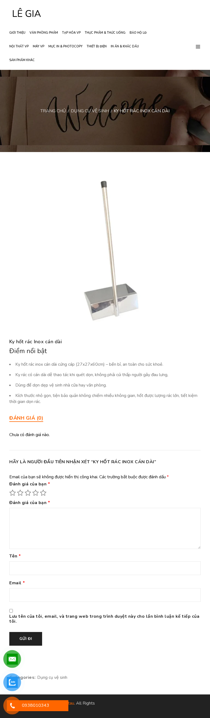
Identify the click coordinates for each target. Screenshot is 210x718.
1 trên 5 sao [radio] (12, 493)
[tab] (26, 418)
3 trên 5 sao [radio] (28, 493)
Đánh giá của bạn (29, 484)
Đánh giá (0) (26, 418)
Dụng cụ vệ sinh (90, 111)
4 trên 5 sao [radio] (35, 493)
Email (17, 583)
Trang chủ (53, 111)
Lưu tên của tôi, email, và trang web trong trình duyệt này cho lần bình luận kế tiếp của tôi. (104, 619)
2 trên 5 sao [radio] (20, 493)
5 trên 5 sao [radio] (43, 493)
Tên (15, 556)
